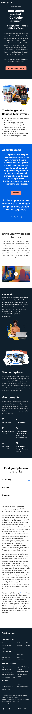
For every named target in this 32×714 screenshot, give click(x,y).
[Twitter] (14, 708)
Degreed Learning (7, 667)
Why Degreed (6, 657)
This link (23, 593)
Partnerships (20, 660)
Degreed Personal (22, 674)
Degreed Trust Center (23, 686)
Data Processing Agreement (21, 699)
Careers (19, 657)
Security (19, 684)
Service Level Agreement (8, 704)
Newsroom (20, 654)
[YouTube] (19, 708)
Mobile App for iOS (22, 643)
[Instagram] (24, 708)
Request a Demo (6, 645)
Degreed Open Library (8, 677)
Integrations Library (22, 671)
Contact (4, 643)
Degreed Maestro (7, 672)
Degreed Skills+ (6, 669)
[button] (16, 274)
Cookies (16, 697)
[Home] (6, 3)
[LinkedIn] (9, 708)
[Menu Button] (29, 3)
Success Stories (6, 660)
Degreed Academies (8, 674)
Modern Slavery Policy (7, 699)
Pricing (19, 676)
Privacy (4, 697)
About (3, 654)
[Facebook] (3, 708)
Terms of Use (10, 697)
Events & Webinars (7, 686)
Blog (3, 684)
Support (4, 648)
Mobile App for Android (23, 645)
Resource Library (7, 689)
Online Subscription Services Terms (10, 701)
